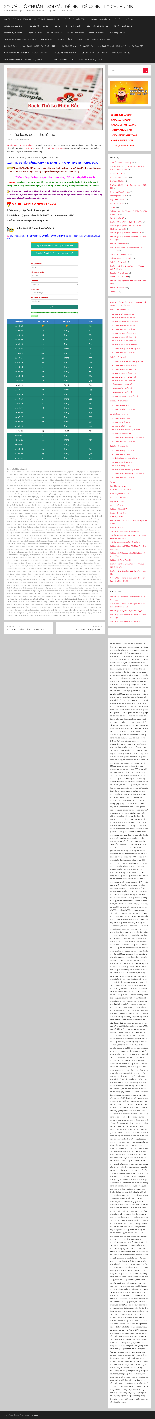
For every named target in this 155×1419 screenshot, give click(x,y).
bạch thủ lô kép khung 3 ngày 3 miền (46, 494)
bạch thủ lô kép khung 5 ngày (72, 494)
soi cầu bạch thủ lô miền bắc (19, 145)
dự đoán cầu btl (31, 557)
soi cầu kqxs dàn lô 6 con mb (124, 369)
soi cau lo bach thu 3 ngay (51, 599)
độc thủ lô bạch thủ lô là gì (86, 555)
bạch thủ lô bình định (71, 477)
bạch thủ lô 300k (30, 475)
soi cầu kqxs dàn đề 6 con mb (124, 337)
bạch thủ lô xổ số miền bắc (60, 527)
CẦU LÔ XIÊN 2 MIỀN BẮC (122, 385)
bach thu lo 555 (80, 475)
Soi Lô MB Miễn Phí (97, 32)
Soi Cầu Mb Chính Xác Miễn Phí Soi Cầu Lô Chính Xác (26, 53)
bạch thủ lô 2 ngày (86, 472)
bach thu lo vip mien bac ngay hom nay (65, 524)
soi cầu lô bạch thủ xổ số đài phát (80, 602)
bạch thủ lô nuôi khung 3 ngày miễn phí (59, 511)
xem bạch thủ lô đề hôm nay (38, 613)
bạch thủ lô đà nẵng (42, 483)
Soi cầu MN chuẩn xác (124, 19)
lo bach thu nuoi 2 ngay (30, 577)
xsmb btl (49, 616)
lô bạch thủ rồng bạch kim (19, 580)
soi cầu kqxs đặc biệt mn (122, 418)
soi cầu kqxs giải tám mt (122, 462)
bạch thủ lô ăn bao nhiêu (39, 477)
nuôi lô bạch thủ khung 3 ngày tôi (30, 591)
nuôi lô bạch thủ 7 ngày (74, 588)
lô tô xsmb (43, 585)
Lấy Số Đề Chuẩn (35, 32)
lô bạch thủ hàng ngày (60, 563)
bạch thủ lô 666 (92, 475)
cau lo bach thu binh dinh (68, 541)
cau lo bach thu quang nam (87, 549)
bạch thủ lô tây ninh (31, 516)
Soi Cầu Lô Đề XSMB (75, 32)
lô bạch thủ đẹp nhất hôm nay (23, 563)
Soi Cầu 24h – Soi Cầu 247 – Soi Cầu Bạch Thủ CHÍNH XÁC (28, 39)
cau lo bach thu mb (83, 546)
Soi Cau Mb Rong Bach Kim (65, 53)
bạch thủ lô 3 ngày (16, 475)
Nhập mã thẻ (36, 264)
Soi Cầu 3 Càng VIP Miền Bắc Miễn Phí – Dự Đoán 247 (120, 46)
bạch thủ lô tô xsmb (45, 519)
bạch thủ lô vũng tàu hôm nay (25, 527)
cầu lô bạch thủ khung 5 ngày (64, 546)
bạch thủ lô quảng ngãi (36, 513)
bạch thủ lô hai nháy (32, 488)
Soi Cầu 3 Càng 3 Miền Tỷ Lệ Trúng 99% (93, 39)
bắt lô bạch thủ (85, 530)
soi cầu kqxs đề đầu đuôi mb (123, 381)
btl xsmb (25, 535)
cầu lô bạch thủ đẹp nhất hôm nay (23, 544)
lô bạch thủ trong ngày (38, 580)
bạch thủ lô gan (85, 486)
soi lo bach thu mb (20, 610)
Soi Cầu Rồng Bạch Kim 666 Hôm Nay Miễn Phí (23, 59)
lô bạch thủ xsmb (57, 148)
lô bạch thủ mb (58, 571)
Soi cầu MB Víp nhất (99, 19)
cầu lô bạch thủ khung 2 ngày (82, 544)
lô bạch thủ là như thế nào (42, 571)
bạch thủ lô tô (93, 516)
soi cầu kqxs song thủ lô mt (123, 477)
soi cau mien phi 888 (93, 604)
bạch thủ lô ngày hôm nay (45, 508)
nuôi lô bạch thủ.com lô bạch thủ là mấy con (75, 591)
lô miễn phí (94, 582)
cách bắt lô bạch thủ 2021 (64, 535)
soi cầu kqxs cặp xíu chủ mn (123, 409)
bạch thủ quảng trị (73, 530)
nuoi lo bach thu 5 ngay (56, 588)
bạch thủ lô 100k (61, 472)
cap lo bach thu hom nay (47, 538)
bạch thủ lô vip (59, 522)
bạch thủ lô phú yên (82, 511)
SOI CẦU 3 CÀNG (65, 39)
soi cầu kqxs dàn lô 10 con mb (124, 377)
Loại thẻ (34, 281)
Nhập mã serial (37, 272)
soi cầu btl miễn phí (34, 599)
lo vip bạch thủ (70, 585)
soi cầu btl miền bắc (19, 599)
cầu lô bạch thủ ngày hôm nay (40, 549)
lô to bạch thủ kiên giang (29, 585)
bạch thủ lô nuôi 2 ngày (35, 511)
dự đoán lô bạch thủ (61, 557)
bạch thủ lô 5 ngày (55, 475)
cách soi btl (78, 535)
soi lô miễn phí (74, 610)
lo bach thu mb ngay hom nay (76, 571)
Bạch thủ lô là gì (16, 502)
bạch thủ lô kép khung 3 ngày (21, 494)
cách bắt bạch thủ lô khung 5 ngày (41, 535)
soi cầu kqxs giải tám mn (122, 422)
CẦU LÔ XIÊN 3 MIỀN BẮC (122, 388)
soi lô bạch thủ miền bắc (37, 610)
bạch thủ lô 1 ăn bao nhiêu (19, 472)
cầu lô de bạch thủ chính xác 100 (74, 552)
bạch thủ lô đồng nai (71, 486)
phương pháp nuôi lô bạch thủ (52, 593)
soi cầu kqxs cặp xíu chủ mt (123, 450)
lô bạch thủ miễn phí (24, 574)
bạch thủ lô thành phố (48, 516)
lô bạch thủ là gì (26, 571)
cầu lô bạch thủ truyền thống (50, 552)
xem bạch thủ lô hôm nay (59, 613)
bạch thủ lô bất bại (55, 477)
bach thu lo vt (85, 524)
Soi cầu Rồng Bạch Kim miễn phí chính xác (22, 607)
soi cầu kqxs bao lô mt (13, 26)
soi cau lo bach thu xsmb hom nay (56, 604)
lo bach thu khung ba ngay (83, 569)
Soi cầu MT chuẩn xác (39, 26)
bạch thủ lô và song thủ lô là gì (87, 519)
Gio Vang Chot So (117, 32)
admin (27, 139)
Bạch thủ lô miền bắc (19, 505)
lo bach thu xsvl (87, 580)
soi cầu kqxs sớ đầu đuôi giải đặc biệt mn (129, 437)
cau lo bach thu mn (21, 549)
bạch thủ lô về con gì (14, 522)
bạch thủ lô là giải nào (47, 502)
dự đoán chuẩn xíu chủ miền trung (126, 458)
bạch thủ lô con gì (28, 483)
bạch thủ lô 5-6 (68, 475)
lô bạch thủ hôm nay (76, 563)
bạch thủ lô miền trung (91, 505)
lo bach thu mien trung (41, 574)
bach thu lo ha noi (18, 488)
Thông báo (114, 291)
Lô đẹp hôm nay (37, 582)
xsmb (43, 616)
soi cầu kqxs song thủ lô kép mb (125, 396)
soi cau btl (92, 596)
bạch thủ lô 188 (73, 472)
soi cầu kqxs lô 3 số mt (121, 466)
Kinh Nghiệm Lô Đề (73, 26)
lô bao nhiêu (14, 582)
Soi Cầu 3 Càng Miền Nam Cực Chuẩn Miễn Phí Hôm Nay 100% (30, 46)
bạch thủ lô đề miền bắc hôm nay (29, 486)
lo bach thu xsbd (74, 580)
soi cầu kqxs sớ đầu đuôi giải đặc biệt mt (128, 473)
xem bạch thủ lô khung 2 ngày (80, 613)
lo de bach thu (25, 582)
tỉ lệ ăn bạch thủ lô (20, 613)
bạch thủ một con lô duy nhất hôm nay (51, 530)
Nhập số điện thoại (39, 298)
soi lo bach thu (84, 607)
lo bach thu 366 (90, 560)
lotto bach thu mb (40, 588)
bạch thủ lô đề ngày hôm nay (52, 486)
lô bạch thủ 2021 (78, 560)
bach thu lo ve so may (46, 522)
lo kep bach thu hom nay (53, 582)
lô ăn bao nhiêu (36, 560)
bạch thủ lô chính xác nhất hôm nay (31, 480)
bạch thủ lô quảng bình (19, 513)
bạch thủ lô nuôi (21, 511)
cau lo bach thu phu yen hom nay (64, 549)
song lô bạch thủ (86, 610)
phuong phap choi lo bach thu (29, 593)
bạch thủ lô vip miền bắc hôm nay (37, 524)
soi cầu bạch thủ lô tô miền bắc (49, 596)
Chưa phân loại (116, 173)
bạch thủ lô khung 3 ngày (16, 499)
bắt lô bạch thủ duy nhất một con (32, 533)
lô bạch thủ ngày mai (89, 574)
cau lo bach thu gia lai (44, 544)
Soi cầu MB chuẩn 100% (74, 19)
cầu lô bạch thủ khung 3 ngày (42, 546)
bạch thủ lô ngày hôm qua (65, 508)
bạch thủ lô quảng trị (53, 513)
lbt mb (27, 560)
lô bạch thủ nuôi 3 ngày (47, 577)
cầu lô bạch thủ (30, 541)
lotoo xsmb (18, 588)
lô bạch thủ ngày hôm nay (71, 574)
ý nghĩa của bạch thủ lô (76, 616)
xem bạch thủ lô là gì (26, 616)
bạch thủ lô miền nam (59, 505)
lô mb (87, 582)
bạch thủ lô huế (66, 491)
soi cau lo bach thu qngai (39, 602)
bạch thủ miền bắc (29, 530)
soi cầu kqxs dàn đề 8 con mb (124, 341)
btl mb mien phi (15, 535)
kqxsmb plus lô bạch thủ (16, 560)
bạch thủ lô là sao (87, 502)
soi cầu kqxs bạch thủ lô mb (123, 325)
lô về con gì (51, 585)
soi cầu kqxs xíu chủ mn (121, 434)
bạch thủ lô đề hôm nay (74, 483)
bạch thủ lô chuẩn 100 (52, 480)
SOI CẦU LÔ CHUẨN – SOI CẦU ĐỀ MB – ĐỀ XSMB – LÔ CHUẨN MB (68, 6)
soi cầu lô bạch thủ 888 (88, 599)
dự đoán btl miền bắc (17, 557)
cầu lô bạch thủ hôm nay (62, 544)
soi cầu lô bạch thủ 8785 (71, 599)
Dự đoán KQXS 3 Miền (13, 32)
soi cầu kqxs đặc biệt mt (122, 454)
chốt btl (48, 555)
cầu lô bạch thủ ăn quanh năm (47, 541)
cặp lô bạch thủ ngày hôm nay (68, 538)
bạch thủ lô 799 (12, 477)
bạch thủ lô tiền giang (79, 516)
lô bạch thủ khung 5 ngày (64, 569)
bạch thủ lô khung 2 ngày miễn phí (71, 497)
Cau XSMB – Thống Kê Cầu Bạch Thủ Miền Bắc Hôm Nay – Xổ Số (76, 59)
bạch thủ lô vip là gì (91, 522)
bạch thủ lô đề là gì (90, 483)
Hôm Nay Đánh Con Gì (123, 26)
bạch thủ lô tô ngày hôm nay (27, 519)
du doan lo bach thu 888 (78, 557)
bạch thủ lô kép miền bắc (92, 494)
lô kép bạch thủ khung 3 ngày (74, 582)
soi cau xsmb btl (44, 607)
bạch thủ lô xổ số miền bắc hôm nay (84, 527)
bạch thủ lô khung (13, 497)
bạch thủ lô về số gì (30, 522)
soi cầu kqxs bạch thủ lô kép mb (125, 322)
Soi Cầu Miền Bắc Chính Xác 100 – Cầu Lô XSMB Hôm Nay (106, 53)
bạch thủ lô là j (61, 502)
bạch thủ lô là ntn (73, 502)
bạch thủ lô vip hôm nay (74, 522)
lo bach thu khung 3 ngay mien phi (41, 569)
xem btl (38, 616)
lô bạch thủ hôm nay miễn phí (58, 566)
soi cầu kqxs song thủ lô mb (123, 352)
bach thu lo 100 (49, 472)
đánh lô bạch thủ (69, 555)
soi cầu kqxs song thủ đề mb (123, 329)
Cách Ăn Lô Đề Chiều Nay (97, 26)
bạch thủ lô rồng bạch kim (71, 513)
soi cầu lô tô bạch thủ (77, 604)
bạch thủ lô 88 (24, 477)
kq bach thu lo (93, 557)
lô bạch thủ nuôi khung (65, 577)
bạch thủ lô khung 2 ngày (49, 497)
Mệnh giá (35, 289)
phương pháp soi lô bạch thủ (74, 593)
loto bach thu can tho (84, 585)
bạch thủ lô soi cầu (17, 516)
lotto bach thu (28, 588)
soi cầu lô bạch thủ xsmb (34, 604)
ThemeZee (33, 1415)
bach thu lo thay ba (64, 516)
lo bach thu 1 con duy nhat (61, 560)
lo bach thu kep (75, 566)
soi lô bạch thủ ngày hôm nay (57, 610)
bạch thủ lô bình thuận (87, 477)
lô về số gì (60, 585)
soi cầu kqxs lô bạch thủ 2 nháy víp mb (127, 361)
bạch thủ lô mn (12, 508)
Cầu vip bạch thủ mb (93, 552)
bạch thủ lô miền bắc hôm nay (39, 505)
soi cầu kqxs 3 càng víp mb (123, 314)
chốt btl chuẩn (57, 555)
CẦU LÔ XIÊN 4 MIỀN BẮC (122, 392)
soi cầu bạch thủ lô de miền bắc (25, 596)
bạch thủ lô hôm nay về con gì (49, 491)
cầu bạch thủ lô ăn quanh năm (90, 538)
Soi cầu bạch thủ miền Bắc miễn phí (74, 596)
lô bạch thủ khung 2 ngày (91, 566)
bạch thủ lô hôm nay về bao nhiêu (24, 491)
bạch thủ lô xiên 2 (42, 527)
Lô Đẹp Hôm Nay (54, 32)
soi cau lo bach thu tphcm (58, 602)
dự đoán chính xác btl (45, 557)
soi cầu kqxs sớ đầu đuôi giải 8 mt (126, 470)
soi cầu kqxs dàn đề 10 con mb (124, 345)
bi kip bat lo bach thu (71, 533)
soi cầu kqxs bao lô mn (121, 405)
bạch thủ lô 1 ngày (36, 472)
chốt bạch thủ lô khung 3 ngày (18, 555)
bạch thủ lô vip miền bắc (16, 524)
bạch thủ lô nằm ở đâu (26, 508)
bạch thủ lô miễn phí (74, 505)
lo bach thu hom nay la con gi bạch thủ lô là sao (29, 566)
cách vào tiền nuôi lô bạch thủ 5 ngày (23, 538)
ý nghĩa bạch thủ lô (60, 616)
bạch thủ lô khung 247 (93, 497)
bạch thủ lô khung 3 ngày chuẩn (37, 499)
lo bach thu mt (56, 574)
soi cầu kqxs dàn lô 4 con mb (123, 365)
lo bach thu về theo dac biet (57, 580)
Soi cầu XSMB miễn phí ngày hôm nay (65, 607)
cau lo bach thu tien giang (29, 552)
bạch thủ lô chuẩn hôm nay (71, 480)
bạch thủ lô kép (78, 491)
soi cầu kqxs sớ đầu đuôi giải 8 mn (126, 430)
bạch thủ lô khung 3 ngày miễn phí (62, 499)
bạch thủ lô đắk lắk (58, 483)
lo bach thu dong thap (43, 563)
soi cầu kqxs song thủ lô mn (123, 441)
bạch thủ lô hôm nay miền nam (52, 488)
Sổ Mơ (57, 26)
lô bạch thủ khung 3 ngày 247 (17, 569)
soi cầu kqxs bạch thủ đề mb (123, 318)
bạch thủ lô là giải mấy (30, 502)
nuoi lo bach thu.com (50, 591)
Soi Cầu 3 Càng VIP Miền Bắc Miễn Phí (77, 46)
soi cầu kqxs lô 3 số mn (121, 426)
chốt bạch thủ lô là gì (37, 555)
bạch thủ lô (30, 148)
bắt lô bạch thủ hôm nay (54, 533)
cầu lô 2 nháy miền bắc (15, 541)
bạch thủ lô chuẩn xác (90, 480)
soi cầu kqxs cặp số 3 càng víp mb (126, 348)
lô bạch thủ (47, 560)
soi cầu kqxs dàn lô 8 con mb (124, 373)
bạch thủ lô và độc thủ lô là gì (64, 519)
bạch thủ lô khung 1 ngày (30, 497)
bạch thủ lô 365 (42, 475)
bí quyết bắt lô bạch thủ (88, 533)
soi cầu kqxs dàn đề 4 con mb (124, 333)
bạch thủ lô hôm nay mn (73, 488)
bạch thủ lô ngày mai (83, 508)
